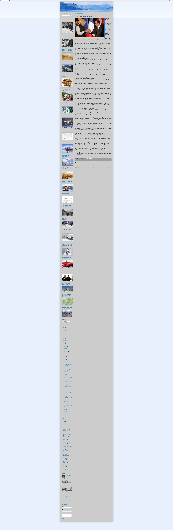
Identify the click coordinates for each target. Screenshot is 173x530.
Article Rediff (65, 438)
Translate (69, 322)
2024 (64, 330)
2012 (64, 418)
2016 (64, 343)
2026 (64, 327)
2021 (64, 335)
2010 (64, 421)
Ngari (63, 461)
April (65, 359)
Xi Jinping (64, 469)
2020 (64, 337)
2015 (64, 345)
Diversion (64, 447)
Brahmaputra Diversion (66, 446)
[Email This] (89, 158)
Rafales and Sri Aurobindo (68, 390)
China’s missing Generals (68, 377)
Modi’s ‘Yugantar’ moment (68, 381)
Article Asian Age (65, 429)
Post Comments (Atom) (83, 169)
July (64, 354)
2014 (64, 415)
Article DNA (64, 430)
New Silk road (66, 401)
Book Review (65, 443)
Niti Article (64, 462)
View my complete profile (66, 496)
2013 (64, 416)
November (65, 348)
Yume (63, 470)
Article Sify (64, 439)
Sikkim (64, 465)
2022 (64, 333)
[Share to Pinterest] (92, 158)
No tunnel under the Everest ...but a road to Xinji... (68, 370)
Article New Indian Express (67, 434)
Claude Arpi (69, 475)
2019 (64, 338)
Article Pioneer (65, 436)
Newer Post (77, 167)
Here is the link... (108, 29)
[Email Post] (87, 158)
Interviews (64, 454)
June (65, 356)
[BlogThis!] (90, 158)
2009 (64, 423)
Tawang (64, 466)
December (65, 346)
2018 (64, 340)
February (65, 411)
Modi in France (65, 458)
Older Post (109, 167)
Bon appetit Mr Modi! (67, 392)
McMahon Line (65, 457)
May (65, 358)
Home (93, 167)
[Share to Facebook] (91, 158)
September (66, 351)
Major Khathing (65, 455)
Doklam (64, 449)
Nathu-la (64, 459)
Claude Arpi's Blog (69, 4)
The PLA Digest (65, 468)
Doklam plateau (65, 450)
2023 (64, 332)
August (65, 353)
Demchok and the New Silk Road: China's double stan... (68, 406)
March (65, 409)
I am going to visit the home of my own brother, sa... (67, 362)
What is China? (66, 373)
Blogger (91, 501)
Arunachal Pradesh (66, 442)
